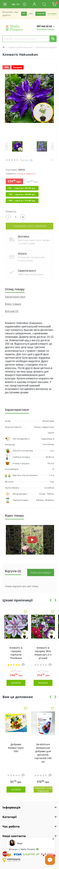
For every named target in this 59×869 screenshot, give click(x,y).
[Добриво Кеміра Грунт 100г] (16, 725)
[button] (34, 4)
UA (13, 4)
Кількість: (11, 211)
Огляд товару (15, 289)
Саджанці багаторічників (20, 47)
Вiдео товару (13, 304)
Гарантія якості (27, 270)
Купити (16, 682)
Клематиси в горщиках (47, 47)
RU (18, 4)
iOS (24, 13)
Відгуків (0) (11, 311)
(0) (31, 160)
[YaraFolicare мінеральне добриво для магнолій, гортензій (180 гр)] (43, 725)
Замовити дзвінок (45, 29)
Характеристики (15, 296)
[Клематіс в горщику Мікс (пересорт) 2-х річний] (43, 629)
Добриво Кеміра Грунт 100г (16, 748)
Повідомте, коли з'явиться (29, 226)
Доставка (23, 236)
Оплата (22, 253)
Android (40, 13)
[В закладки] (25, 612)
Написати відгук (40, 572)
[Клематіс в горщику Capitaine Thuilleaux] (16, 629)
